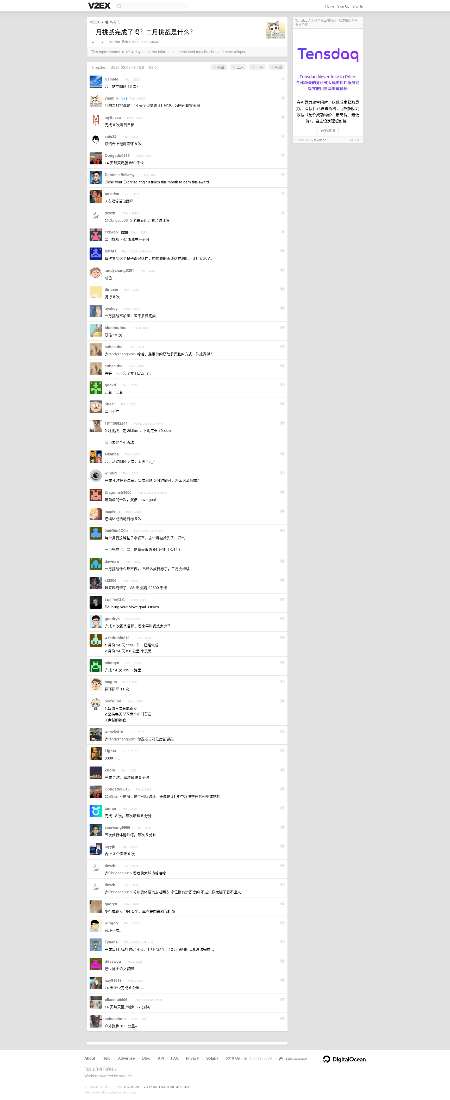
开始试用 (328, 130)
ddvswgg (113, 961)
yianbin (114, 41)
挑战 (220, 67)
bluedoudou (116, 327)
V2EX (94, 21)
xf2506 (110, 580)
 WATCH (114, 21)
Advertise (126, 1058)
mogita (111, 681)
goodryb (112, 618)
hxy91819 (113, 980)
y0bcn (113, 796)
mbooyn (112, 662)
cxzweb (111, 231)
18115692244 (116, 423)
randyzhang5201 (119, 270)
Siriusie (111, 289)
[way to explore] (100, 6)
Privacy (192, 1058)
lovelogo (320, 140)
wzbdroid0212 (117, 637)
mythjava (113, 117)
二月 (239, 67)
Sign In (357, 6)
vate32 (110, 136)
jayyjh (110, 846)
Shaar (110, 403)
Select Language (295, 1058)
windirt (111, 472)
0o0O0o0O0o (116, 530)
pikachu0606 (116, 999)
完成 (278, 67)
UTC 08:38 (131, 1086)
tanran (110, 808)
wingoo (111, 922)
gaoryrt (111, 903)
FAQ (175, 1058)
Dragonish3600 (118, 492)
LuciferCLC (115, 599)
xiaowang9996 (117, 827)
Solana (212, 1058)
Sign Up (343, 6)
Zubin (110, 770)
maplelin (112, 511)
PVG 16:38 (149, 1086)
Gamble (111, 79)
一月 (259, 67)
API (161, 1058)
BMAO (110, 251)
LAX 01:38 (166, 1086)
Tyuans (111, 941)
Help (107, 1058)
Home (329, 6)
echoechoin (115, 1018)
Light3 (110, 750)
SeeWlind (113, 700)
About (89, 1058)
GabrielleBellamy (120, 174)
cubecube (113, 346)
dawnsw (112, 561)
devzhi (110, 212)
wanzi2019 (114, 731)
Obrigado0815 (117, 155)
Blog (146, 1058)
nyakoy (111, 308)
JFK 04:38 (183, 1086)
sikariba (112, 453)
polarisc (112, 193)
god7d (110, 384)
